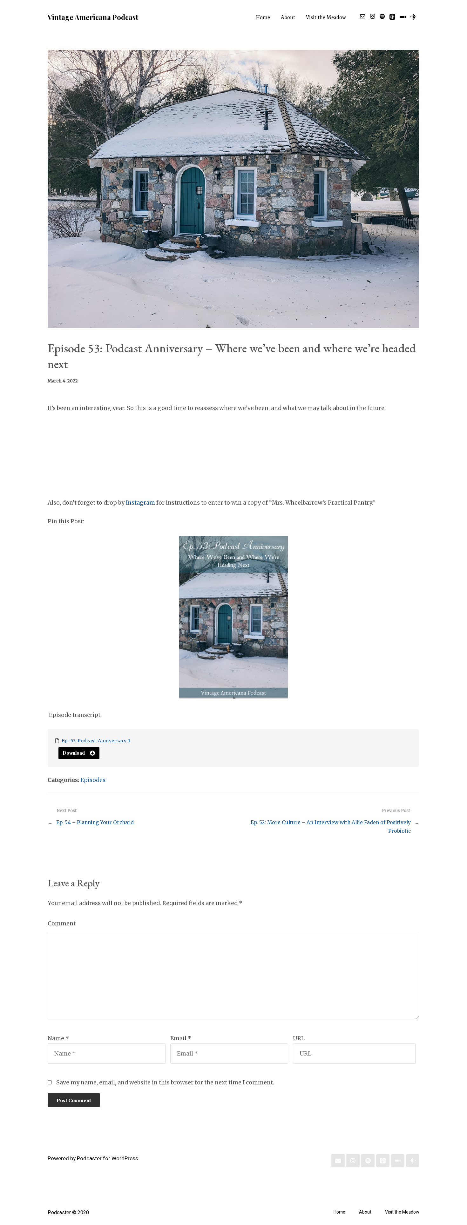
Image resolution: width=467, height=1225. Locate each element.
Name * (58, 1038)
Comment (62, 923)
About (288, 17)
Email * (180, 1038)
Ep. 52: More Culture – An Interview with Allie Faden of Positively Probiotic (331, 826)
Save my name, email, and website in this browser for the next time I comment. (165, 1082)
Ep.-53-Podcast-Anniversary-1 (96, 741)
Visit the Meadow (326, 17)
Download (74, 753)
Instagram (140, 502)
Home (263, 17)
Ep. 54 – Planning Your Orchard (95, 822)
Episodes (92, 780)
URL (299, 1038)
